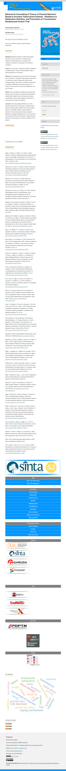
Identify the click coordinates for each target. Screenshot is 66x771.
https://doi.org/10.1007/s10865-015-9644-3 (16, 428)
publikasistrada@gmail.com (16, 751)
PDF (44, 58)
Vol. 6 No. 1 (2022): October (24, 9)
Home (7, 9)
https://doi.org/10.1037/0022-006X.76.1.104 (16, 347)
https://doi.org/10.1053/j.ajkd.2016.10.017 (15, 418)
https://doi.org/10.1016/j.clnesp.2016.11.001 (16, 275)
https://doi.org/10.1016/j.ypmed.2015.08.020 (16, 371)
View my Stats (14, 756)
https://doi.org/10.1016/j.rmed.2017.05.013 (16, 314)
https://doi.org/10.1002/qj (27, 336)
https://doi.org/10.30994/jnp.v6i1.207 (18, 39)
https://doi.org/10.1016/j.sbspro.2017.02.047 (16, 330)
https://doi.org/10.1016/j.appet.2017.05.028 (16, 359)
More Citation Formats (48, 95)
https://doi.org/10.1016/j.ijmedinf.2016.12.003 (16, 249)
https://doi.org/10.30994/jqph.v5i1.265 (22, 226)
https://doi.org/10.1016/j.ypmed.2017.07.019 (16, 287)
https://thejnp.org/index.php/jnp (19, 748)
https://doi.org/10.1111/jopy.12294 (16, 402)
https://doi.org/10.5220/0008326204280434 (16, 175)
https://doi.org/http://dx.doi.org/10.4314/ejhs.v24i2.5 (18, 163)
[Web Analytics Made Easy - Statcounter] (8, 756)
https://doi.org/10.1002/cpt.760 (13, 263)
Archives (12, 9)
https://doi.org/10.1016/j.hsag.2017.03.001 (16, 235)
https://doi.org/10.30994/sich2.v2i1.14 (14, 186)
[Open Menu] (5, 3)
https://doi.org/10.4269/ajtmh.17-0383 (15, 453)
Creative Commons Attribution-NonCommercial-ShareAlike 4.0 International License (50, 136)
